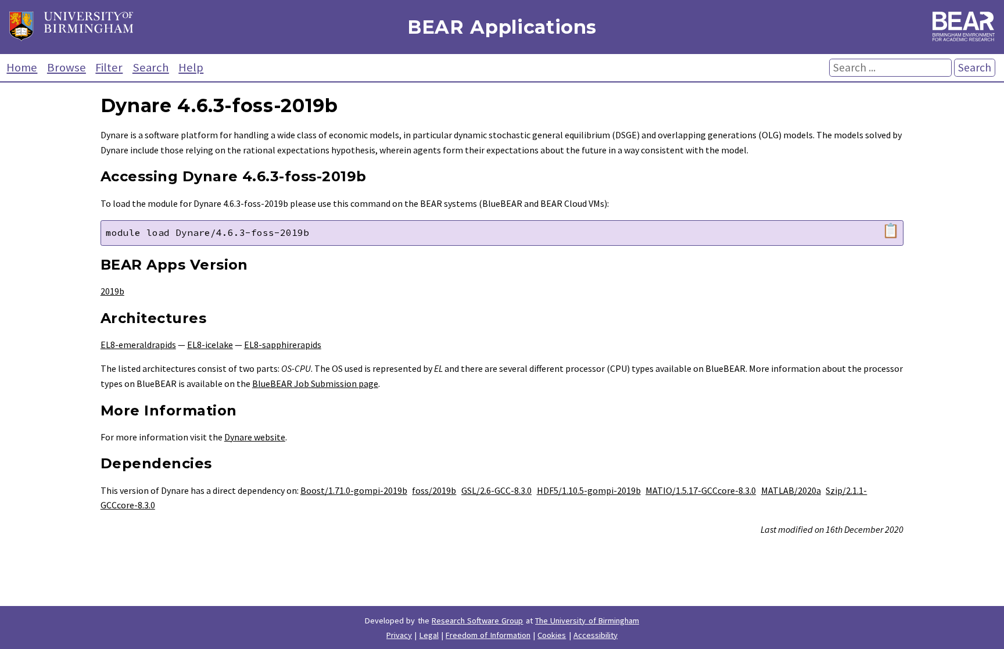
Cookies (551, 635)
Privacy (399, 635)
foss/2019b (434, 490)
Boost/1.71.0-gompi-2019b (353, 490)
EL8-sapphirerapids (282, 344)
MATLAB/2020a (791, 490)
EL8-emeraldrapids (138, 344)
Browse (66, 67)
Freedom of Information (488, 635)
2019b (112, 291)
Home (21, 67)
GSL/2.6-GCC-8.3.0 (496, 490)
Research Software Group (477, 620)
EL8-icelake (210, 344)
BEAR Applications (502, 27)
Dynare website (254, 437)
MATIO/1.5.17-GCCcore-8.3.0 (701, 490)
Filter (109, 67)
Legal (429, 635)
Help (190, 67)
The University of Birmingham (587, 620)
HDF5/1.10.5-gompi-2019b (589, 490)
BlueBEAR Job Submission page (315, 383)
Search (150, 67)
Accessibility (595, 635)
